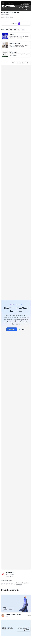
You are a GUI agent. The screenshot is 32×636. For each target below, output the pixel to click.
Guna (7, 616)
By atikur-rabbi (5, 14)
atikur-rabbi (10, 572)
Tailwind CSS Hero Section (13, 614)
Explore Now (9, 6)
